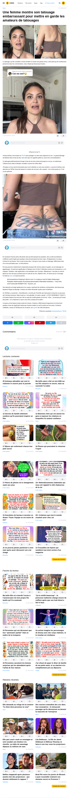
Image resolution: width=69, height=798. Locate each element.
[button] (13, 317)
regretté (35, 307)
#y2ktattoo (50, 281)
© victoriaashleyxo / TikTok (9, 135)
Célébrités (38, 605)
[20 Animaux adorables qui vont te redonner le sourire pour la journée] (18, 368)
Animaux (5, 386)
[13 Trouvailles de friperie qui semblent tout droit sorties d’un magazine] (51, 534)
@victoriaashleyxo (12, 279)
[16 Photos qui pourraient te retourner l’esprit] (51, 433)
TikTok (24, 155)
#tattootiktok (43, 281)
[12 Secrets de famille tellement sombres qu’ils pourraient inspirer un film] (18, 400)
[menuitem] (20, 3)
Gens (4, 8)
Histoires (5, 522)
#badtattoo (10, 281)
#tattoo (50, 279)
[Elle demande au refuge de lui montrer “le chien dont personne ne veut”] (18, 691)
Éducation (38, 388)
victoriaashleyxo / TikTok (59, 311)
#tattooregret (55, 279)
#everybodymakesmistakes (31, 281)
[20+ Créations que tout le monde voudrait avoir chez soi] (51, 502)
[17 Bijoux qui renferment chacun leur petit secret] (18, 433)
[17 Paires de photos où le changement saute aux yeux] (18, 469)
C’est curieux (6, 421)
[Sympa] (10, 3)
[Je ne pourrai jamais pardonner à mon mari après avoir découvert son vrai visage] (18, 534)
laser (11, 276)
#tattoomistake (18, 281)
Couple (37, 670)
